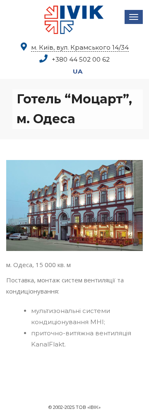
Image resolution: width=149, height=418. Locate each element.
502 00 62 (81, 59)
